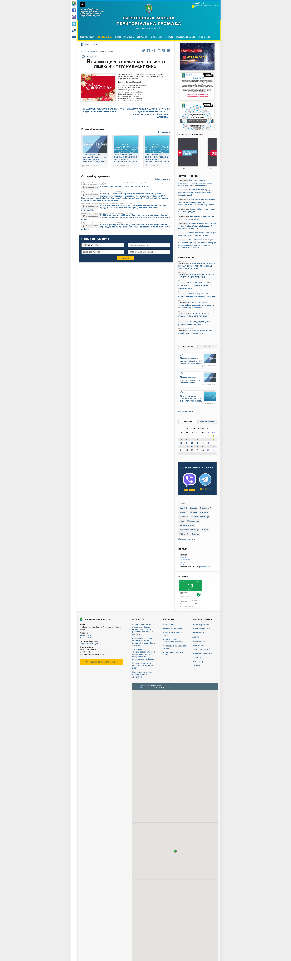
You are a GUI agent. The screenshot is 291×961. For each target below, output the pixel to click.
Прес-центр (204, 37)
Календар (188, 422)
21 (203, 447)
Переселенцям (104, 37)
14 (203, 443)
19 (192, 447)
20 (197, 447)
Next (211, 168)
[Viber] (73, 17)
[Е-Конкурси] (197, 152)
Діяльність (156, 37)
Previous (184, 168)
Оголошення (188, 346)
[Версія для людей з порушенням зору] (73, 30)
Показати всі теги (186, 539)
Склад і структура (124, 37)
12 (192, 443)
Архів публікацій (207, 422)
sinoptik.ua (205, 567)
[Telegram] (73, 23)
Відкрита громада (185, 37)
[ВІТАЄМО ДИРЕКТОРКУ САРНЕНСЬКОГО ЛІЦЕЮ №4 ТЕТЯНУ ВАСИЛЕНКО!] (98, 87)
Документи (142, 37)
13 (197, 443)
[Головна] (73, 3)
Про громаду (87, 37)
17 (181, 447)
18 (187, 447)
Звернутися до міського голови (101, 662)
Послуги (169, 37)
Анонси (207, 346)
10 (181, 443)
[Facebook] (73, 10)
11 (187, 443)
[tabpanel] (197, 152)
